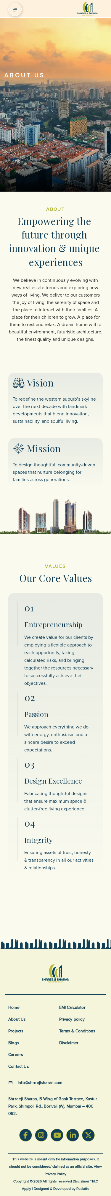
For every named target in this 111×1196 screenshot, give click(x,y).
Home (14, 1007)
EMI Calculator (72, 1007)
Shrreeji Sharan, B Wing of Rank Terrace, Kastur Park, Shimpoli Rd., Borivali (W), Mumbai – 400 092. (52, 1106)
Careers (15, 1054)
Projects (15, 1031)
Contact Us (18, 1066)
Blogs (13, 1042)
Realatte (82, 1189)
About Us (17, 1019)
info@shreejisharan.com (40, 1082)
